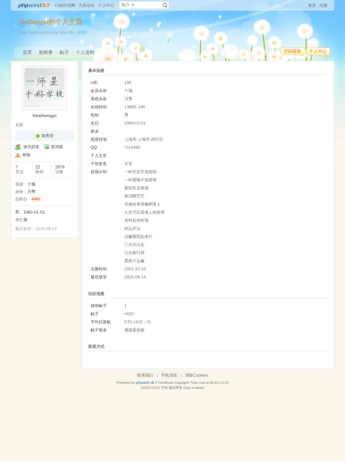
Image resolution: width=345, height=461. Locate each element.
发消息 (57, 146)
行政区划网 (65, 5)
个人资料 (85, 52)
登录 (312, 5)
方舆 (164, 387)
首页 (27, 52)
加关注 (47, 135)
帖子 (64, 52)
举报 (26, 155)
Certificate (166, 382)
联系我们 (145, 375)
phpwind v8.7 (146, 382)
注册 (323, 5)
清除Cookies (196, 375)
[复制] (81, 32)
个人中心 (106, 5)
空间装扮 (292, 51)
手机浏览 (169, 375)
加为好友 (31, 146)
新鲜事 (46, 52)
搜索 (165, 5)
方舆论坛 (87, 5)
